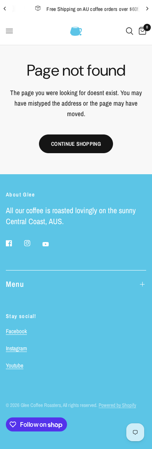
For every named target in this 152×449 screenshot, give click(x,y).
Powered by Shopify (117, 405)
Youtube (14, 365)
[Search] (129, 31)
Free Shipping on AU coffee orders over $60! (88, 8)
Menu (15, 284)
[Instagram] (32, 243)
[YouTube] (51, 244)
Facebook (16, 331)
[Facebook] (14, 243)
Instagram (16, 348)
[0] (141, 31)
